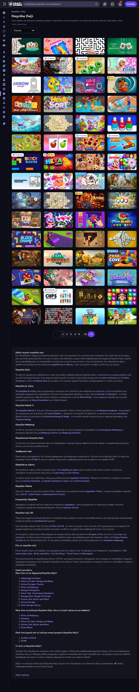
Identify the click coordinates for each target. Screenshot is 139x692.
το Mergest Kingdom (106, 410)
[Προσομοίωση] (4, 103)
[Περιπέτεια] (4, 98)
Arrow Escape (28, 602)
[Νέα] (4, 22)
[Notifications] (120, 4)
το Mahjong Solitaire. (70, 432)
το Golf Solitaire (81, 481)
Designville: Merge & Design (36, 596)
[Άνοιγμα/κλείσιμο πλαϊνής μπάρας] (4, 4)
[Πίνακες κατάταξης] (4, 45)
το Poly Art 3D (56, 526)
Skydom (25, 618)
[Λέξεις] (4, 84)
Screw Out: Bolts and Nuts (35, 599)
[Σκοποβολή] (4, 107)
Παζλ (23, 11)
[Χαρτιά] (4, 116)
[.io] (4, 61)
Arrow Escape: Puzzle (32, 584)
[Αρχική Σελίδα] (4, 12)
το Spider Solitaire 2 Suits (55, 481)
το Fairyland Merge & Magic (56, 416)
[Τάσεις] (4, 26)
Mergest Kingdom (30, 590)
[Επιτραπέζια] (4, 79)
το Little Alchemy (108, 377)
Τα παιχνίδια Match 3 (25, 410)
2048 (23, 640)
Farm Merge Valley (30, 605)
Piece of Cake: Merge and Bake (37, 581)
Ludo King (59, 472)
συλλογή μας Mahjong (110, 429)
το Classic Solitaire (30, 481)
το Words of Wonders (106, 394)
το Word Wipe (84, 397)
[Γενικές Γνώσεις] (4, 70)
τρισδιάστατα (41, 521)
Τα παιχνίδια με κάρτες (68, 469)
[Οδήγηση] (4, 89)
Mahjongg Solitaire (31, 578)
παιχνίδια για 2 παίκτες (62, 364)
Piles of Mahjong (29, 587)
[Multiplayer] (4, 40)
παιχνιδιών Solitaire (79, 478)
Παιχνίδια (15, 11)
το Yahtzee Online (69, 507)
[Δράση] (4, 75)
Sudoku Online (28, 637)
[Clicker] (4, 56)
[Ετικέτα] (4, 123)
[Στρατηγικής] (4, 112)
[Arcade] (4, 52)
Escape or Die (96, 534)
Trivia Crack (72, 553)
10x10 (23, 494)
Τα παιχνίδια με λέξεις (25, 391)
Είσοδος (131, 4)
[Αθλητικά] (4, 66)
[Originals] (4, 35)
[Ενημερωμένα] (4, 31)
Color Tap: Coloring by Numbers (37, 593)
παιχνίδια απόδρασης (113, 540)
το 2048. (33, 459)
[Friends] (105, 4)
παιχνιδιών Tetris (94, 491)
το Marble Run (40, 380)
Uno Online (73, 472)
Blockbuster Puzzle (54, 494)
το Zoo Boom (121, 413)
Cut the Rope (58, 553)
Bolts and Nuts (42, 553)
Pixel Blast (27, 627)
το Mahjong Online (48, 432)
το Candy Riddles (53, 413)
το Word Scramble (38, 400)
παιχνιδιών (70, 504)
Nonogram (87, 553)
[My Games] (112, 4)
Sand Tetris (35, 494)
